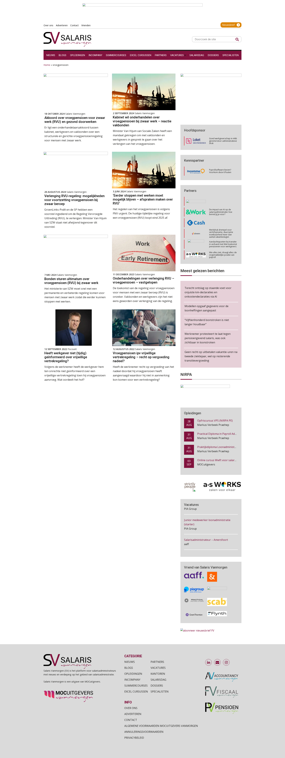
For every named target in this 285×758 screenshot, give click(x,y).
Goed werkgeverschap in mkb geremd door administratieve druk (223, 141)
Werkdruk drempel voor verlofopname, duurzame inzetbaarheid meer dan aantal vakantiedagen (221, 220)
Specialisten (160, 691)
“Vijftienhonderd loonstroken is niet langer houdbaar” (207, 322)
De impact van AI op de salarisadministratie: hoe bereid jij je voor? (220, 199)
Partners (157, 662)
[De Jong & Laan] (217, 571)
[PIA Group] (194, 584)
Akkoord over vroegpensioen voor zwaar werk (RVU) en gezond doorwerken (74, 120)
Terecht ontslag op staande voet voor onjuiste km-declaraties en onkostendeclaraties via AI (208, 292)
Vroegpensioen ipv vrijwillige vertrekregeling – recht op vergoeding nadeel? (141, 357)
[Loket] (196, 141)
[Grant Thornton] (194, 609)
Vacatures (158, 668)
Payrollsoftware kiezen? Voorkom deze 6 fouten (220, 171)
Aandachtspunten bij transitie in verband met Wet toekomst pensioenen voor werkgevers (223, 231)
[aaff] (194, 571)
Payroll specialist (194, 552)
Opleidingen (133, 674)
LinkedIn (208, 662)
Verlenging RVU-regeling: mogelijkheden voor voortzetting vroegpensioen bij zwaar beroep (74, 200)
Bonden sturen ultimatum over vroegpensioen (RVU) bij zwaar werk (71, 281)
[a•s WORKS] (196, 241)
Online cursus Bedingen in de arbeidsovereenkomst (229, 460)
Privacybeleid (134, 738)
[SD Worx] (196, 220)
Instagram (226, 662)
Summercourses (136, 685)
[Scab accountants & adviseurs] (217, 596)
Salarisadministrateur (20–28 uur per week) (211, 536)
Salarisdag (158, 679)
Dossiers (157, 685)
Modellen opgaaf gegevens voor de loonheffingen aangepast (206, 308)
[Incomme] (196, 171)
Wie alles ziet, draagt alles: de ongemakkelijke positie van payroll (223, 241)
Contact (130, 720)
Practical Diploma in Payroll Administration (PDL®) (228, 420)
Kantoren (158, 674)
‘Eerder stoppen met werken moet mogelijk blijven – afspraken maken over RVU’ (143, 199)
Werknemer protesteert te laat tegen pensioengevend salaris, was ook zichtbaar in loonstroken (208, 338)
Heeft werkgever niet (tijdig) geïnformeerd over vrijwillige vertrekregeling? (65, 357)
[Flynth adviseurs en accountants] (217, 609)
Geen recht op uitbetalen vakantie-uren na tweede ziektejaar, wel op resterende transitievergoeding (211, 356)
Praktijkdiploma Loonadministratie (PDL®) (223, 434)
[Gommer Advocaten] (196, 231)
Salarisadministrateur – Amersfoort (206, 521)
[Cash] (196, 209)
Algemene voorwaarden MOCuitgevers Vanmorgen (161, 726)
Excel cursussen (136, 691)
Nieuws (129, 662)
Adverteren (132, 714)
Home (47, 64)
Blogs (128, 668)
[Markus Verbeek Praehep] (196, 252)
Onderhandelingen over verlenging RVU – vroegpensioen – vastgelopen (143, 280)
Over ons (130, 708)
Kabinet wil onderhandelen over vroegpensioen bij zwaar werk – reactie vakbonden (142, 121)
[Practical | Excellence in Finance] (194, 596)
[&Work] (196, 198)
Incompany (132, 679)
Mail (217, 662)
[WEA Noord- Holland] (217, 584)
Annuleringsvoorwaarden (143, 732)
